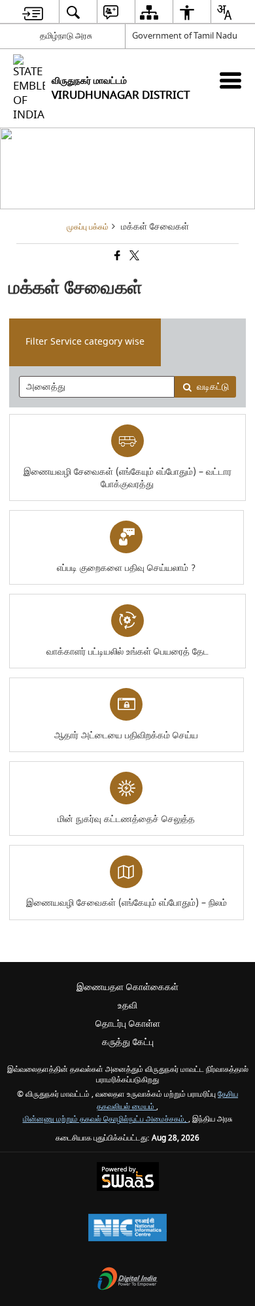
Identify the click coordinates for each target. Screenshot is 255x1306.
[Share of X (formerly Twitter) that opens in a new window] (133, 256)
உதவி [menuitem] (127, 1005)
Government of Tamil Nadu (184, 35)
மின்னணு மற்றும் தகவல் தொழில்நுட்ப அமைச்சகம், (105, 1119)
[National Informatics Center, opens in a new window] (127, 1229)
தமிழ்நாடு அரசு (66, 35)
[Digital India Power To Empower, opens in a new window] (127, 1280)
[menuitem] (32, 12)
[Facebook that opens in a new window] (116, 256)
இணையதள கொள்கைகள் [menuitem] (127, 987)
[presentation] (97, 387)
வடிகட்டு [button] (213, 387)
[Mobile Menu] (230, 80)
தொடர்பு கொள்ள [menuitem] (127, 1024)
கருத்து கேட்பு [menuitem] (128, 1042)
